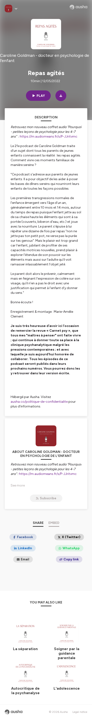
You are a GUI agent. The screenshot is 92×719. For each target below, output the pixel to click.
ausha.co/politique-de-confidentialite (39, 402)
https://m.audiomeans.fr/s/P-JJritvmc (48, 136)
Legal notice (79, 712)
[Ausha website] (78, 7)
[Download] (60, 95)
